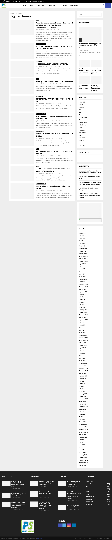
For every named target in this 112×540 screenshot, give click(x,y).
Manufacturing (39, 96)
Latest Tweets (84, 152)
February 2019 (83, 455)
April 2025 (82, 274)
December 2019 (83, 429)
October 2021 (82, 373)
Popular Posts (39, 61)
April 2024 (82, 304)
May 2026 (81, 241)
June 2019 (82, 445)
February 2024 (83, 309)
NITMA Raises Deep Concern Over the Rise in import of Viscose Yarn (53, 170)
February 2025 (83, 279)
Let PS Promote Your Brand (30, 1)
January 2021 (83, 396)
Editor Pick (82, 102)
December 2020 (83, 399)
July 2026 (81, 236)
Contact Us (41, 1)
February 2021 (83, 394)
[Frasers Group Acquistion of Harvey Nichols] (6, 495)
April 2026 (82, 243)
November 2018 (83, 462)
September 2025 (83, 261)
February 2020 (83, 424)
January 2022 (83, 366)
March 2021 (82, 391)
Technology (82, 132)
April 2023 (82, 330)
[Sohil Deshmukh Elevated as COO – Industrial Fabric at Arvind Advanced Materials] (84, 80)
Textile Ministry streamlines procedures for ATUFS (53, 187)
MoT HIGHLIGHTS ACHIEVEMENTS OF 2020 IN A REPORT (54, 152)
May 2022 (81, 355)
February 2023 (83, 335)
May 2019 (81, 447)
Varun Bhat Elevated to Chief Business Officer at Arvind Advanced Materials (18, 504)
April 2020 (82, 419)
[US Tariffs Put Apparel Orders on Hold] (62, 507)
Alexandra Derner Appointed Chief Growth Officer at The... (90, 45)
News (31, 5)
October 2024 (82, 289)
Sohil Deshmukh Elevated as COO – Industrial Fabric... (84, 87)
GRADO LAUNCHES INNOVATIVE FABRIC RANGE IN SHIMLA (54, 135)
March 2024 (82, 307)
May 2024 (81, 302)
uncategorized (83, 143)
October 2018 (82, 465)
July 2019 (81, 442)
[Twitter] (98, 5)
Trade (37, 78)
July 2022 (81, 350)
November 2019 (83, 432)
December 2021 (83, 368)
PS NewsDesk (40, 29)
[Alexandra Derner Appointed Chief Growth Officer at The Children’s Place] (90, 34)
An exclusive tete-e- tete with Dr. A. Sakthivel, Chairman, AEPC (46, 483)
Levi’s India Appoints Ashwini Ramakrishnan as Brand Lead (95, 87)
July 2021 (81, 381)
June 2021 (82, 383)
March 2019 (82, 452)
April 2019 (82, 450)
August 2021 (82, 378)
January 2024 (83, 312)
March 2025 (82, 276)
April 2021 (82, 388)
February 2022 (83, 363)
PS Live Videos (62, 5)
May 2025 (81, 271)
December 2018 (83, 460)
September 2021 (83, 376)
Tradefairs (82, 137)
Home (24, 5)
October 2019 (82, 434)
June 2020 (82, 414)
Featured (41, 5)
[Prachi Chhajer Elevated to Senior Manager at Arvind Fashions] (96, 63)
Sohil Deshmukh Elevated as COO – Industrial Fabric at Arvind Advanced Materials (89, 195)
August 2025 (82, 264)
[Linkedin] (101, 5)
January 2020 (83, 427)
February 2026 (83, 248)
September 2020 (83, 406)
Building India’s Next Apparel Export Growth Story (45, 493)
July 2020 (81, 411)
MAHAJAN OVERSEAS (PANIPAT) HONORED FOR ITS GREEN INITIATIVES (54, 47)
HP (79, 115)
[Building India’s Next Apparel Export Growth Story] (34, 494)
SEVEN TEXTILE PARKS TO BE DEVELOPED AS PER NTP (54, 100)
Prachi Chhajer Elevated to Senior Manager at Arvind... (96, 71)
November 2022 (83, 340)
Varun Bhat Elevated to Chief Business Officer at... (84, 71)
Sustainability (43, 44)
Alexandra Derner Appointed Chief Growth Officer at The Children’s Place (18, 483)
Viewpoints (82, 145)
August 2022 (82, 348)
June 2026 (82, 238)
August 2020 (82, 409)
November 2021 (83, 371)
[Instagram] (99, 5)
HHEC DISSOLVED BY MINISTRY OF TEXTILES (52, 64)
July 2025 (81, 266)
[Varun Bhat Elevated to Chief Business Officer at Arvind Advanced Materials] (84, 63)
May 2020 (81, 417)
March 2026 (82, 246)
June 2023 (82, 325)
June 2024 (82, 299)
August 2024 (82, 294)
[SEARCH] (100, 15)
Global (81, 109)
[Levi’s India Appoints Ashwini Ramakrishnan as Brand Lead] (96, 80)
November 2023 (83, 315)
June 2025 (82, 269)
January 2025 (83, 281)
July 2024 (81, 297)
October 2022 (82, 343)
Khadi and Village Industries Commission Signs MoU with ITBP (54, 117)
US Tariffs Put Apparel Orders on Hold (73, 506)
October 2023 (82, 317)
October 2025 (82, 258)
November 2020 (83, 401)
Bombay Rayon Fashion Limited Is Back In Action (54, 81)
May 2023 (81, 327)
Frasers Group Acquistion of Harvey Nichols (18, 494)
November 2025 (83, 256)
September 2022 (83, 345)
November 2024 (83, 287)
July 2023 (81, 322)
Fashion (81, 104)
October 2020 (82, 404)
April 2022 (82, 358)
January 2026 (83, 251)
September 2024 (83, 292)
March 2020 (82, 422)
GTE (80, 112)
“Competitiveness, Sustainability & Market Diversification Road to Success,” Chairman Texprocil (46, 505)
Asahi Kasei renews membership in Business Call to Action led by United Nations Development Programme (54, 25)
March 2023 (82, 332)
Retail (80, 127)
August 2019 (82, 439)
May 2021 (81, 386)
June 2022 (82, 353)
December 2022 (83, 337)
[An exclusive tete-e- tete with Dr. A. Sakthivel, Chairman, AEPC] (34, 483)
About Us (52, 5)
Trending (42, 131)
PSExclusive (82, 125)
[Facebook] (96, 5)
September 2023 (83, 320)
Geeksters (39, 538)
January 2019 (83, 457)
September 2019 (83, 437)
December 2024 (83, 284)
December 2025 (83, 253)
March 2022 (82, 360)
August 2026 (82, 233)
